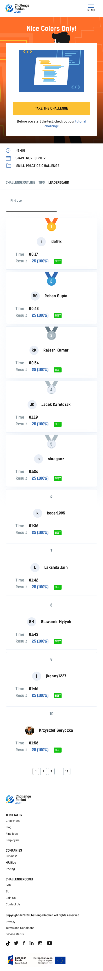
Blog (8, 827)
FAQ (8, 885)
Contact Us (13, 904)
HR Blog (11, 862)
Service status (15, 934)
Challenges (13, 821)
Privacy (10, 922)
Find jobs (12, 833)
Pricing (10, 869)
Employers (12, 840)
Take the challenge (51, 108)
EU (7, 891)
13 (66, 771)
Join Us (11, 898)
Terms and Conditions (20, 928)
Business (11, 856)
